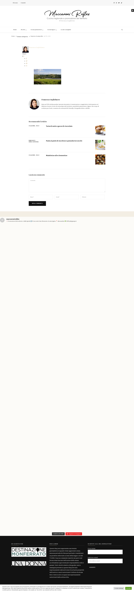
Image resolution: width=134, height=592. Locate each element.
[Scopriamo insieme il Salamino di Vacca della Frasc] (123, 414)
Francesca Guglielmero (36, 47)
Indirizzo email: (93, 557)
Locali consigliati (66, 29)
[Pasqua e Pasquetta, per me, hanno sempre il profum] (56, 390)
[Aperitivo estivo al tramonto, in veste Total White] (56, 264)
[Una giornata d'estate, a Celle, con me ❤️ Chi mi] (11, 268)
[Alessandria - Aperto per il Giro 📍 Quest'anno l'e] (78, 276)
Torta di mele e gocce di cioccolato (59, 126)
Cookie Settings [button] (119, 588)
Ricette (23, 29)
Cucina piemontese (36, 29)
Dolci (37, 125)
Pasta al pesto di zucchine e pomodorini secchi (64, 141)
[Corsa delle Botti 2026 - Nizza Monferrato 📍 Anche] (33, 291)
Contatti (23, 2)
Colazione (32, 125)
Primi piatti (32, 140)
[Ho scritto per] (28, 548)
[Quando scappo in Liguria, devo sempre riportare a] (123, 263)
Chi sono (15, 2)
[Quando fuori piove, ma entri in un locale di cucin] (101, 276)
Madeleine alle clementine (56, 155)
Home (15, 29)
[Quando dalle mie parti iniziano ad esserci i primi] (78, 433)
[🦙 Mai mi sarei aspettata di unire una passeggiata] (33, 423)
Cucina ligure (51, 29)
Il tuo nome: (92, 548)
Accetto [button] (128, 588)
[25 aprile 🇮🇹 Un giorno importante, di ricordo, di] (11, 396)
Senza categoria (22, 36)
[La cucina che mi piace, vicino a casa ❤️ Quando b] (101, 445)
